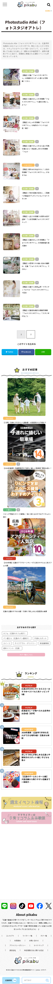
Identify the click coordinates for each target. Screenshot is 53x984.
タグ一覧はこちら (26, 654)
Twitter (10, 352)
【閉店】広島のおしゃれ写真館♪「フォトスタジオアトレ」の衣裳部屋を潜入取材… (35, 243)
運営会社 (12, 950)
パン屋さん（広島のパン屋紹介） (16, 638)
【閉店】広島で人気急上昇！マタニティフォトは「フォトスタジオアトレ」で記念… (35, 290)
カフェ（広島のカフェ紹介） (14, 633)
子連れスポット (40, 638)
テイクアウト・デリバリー (25, 643)
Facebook (26, 352)
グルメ (29, 685)
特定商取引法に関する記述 (34, 950)
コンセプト (10, 936)
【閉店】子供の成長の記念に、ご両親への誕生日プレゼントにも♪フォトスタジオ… (35, 196)
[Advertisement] (26, 865)
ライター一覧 (27, 936)
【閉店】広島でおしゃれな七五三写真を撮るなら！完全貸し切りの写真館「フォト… (35, 149)
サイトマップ (39, 945)
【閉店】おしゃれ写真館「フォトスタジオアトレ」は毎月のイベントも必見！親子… (35, 125)
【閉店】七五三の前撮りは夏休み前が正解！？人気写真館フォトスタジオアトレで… (35, 219)
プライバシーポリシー (17, 945)
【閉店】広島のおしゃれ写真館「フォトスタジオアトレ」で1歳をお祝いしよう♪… (35, 102)
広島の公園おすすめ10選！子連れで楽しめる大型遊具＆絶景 (25, 611)
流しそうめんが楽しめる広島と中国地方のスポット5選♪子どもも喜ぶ (35, 757)
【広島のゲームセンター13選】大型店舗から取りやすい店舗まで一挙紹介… (35, 779)
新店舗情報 (44, 643)
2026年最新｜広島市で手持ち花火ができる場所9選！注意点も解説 (35, 735)
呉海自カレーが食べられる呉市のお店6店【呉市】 (35, 712)
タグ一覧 (43, 936)
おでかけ (29, 729)
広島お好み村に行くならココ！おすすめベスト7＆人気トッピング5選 (35, 691)
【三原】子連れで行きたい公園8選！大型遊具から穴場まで (24, 422)
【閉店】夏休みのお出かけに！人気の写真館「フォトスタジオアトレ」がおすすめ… (35, 172)
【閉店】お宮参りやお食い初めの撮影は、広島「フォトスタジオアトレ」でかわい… (35, 266)
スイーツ (6, 643)
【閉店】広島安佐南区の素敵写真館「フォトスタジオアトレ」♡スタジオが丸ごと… (35, 313)
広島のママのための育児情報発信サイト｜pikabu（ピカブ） (29, 970)
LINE (43, 352)
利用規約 (17, 940)
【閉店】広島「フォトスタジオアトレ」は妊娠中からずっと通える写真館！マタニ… (35, 78)
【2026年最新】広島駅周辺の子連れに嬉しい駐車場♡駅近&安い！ (27, 468)
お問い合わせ (34, 940)
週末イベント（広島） (12, 648)
